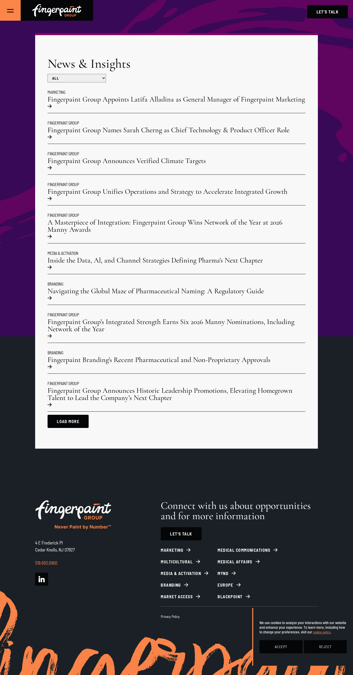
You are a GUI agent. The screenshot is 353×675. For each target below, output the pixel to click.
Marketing (172, 550)
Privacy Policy (170, 616)
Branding (171, 584)
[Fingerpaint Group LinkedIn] (41, 579)
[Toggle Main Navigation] (10, 10)
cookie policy (322, 632)
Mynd (223, 573)
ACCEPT (281, 647)
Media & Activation (181, 573)
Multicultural (177, 561)
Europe (225, 584)
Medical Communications (244, 550)
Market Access (177, 596)
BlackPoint (230, 596)
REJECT (325, 647)
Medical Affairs (235, 561)
